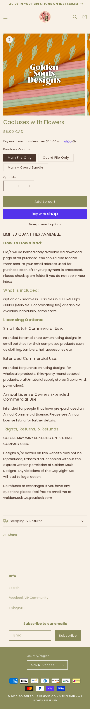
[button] (5, 17)
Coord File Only (56, 157)
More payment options (45, 224)
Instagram (16, 607)
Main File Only (20, 157)
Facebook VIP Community (28, 597)
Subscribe (68, 635)
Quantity (9, 177)
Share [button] (12, 535)
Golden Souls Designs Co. (37, 696)
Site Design (67, 696)
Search (14, 588)
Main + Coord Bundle (25, 167)
